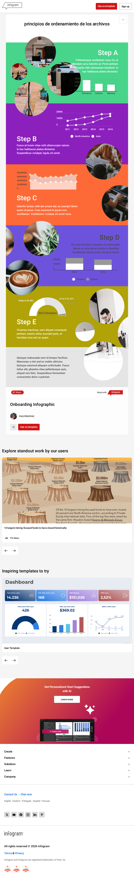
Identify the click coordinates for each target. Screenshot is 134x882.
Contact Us (10, 794)
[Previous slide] (6, 550)
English (7, 801)
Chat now (26, 794)
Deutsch (16, 801)
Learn (7, 770)
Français (46, 801)
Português (26, 801)
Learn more (67, 699)
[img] (86, 85)
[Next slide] (14, 550)
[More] (123, 19)
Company (10, 776)
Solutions (9, 764)
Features (9, 757)
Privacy (19, 853)
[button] (80, 136)
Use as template (106, 6)
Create (8, 751)
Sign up (125, 6)
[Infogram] (12, 6)
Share (18, 392)
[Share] (13, 427)
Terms (8, 853)
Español (36, 801)
